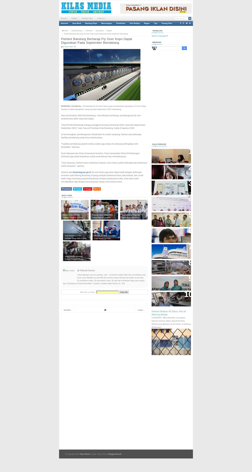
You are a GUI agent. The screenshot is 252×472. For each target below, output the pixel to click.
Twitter (78, 189)
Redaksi (74, 18)
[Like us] (181, 23)
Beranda (64, 18)
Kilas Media (85, 454)
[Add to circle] (183, 23)
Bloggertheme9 (115, 454)
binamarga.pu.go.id (82, 172)
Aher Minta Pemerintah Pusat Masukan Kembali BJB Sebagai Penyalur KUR (170, 250)
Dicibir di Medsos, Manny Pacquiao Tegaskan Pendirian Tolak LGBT (169, 234)
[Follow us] (186, 23)
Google (88, 189)
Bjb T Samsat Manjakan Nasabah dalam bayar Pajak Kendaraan (171, 296)
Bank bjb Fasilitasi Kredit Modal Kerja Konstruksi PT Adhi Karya (170, 217)
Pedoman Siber (87, 18)
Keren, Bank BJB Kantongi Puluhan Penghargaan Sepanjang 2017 (171, 202)
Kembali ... (68, 310)
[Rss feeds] (190, 23)
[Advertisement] (171, 100)
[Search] (189, 18)
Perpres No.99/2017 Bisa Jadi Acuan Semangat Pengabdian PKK (169, 282)
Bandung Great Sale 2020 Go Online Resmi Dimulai (168, 185)
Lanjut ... (141, 310)
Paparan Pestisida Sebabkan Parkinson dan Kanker (168, 264)
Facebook (67, 189)
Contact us (101, 18)
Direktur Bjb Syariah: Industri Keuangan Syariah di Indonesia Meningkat (170, 155)
